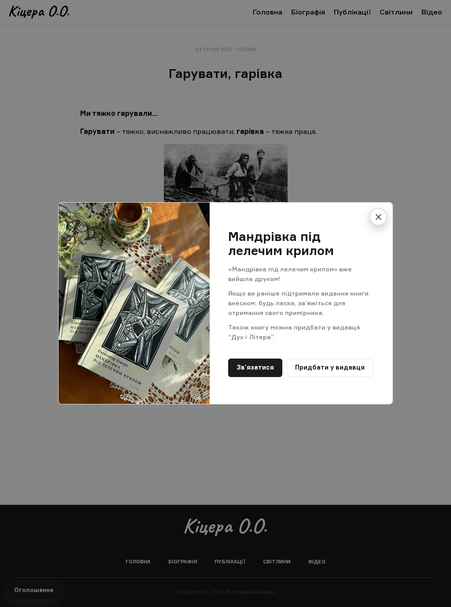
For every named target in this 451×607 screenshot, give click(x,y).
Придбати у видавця (330, 367)
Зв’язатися (255, 367)
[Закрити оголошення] (378, 217)
